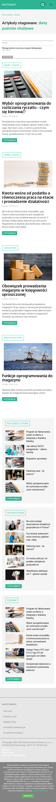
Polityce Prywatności (40, 791)
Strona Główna (7, 15)
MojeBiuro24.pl (9, 722)
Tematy (17, 15)
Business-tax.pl (9, 716)
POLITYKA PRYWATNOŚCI (13, 755)
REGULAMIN (7, 752)
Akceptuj (28, 796)
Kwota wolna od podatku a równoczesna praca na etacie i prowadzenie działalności (28, 197)
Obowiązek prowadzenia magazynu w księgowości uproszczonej (24, 290)
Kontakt (6, 750)
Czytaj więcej (9, 140)
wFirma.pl (7, 711)
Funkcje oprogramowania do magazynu (27, 377)
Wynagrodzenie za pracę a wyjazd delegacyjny (22, 48)
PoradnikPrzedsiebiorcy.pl (14, 727)
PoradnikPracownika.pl (13, 733)
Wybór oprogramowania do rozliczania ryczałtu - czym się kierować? (26, 107)
